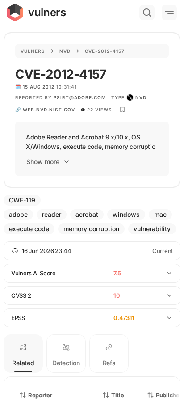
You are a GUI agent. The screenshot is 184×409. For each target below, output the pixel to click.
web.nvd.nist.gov (49, 109)
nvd (140, 97)
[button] (92, 250)
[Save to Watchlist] (122, 109)
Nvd (65, 51)
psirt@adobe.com (80, 97)
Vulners (33, 51)
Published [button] (169, 395)
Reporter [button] (40, 395)
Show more (42, 161)
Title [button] (117, 395)
